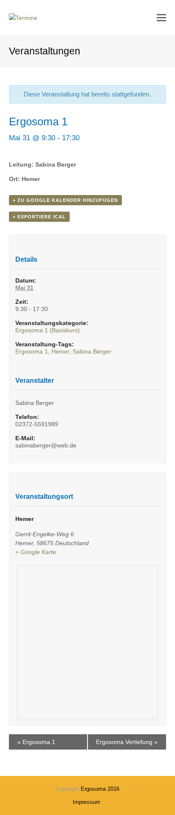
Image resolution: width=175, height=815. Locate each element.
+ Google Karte (35, 552)
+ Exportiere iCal (39, 216)
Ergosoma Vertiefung (127, 742)
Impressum (86, 802)
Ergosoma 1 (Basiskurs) (47, 330)
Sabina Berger (92, 351)
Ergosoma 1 (31, 351)
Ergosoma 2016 (100, 789)
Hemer (60, 351)
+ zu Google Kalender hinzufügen (65, 200)
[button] (161, 17)
